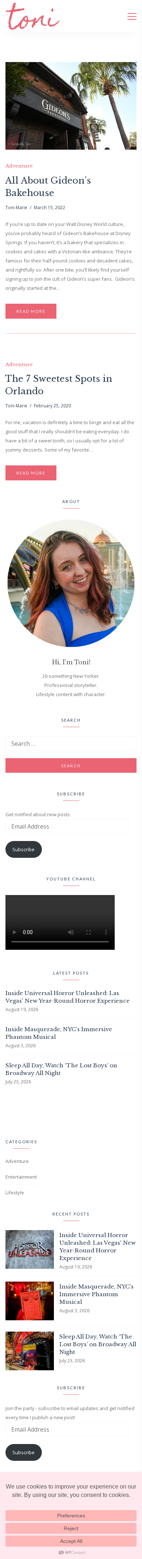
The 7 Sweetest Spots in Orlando (58, 384)
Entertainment (21, 1177)
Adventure (19, 166)
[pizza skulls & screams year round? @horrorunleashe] (11, 1110)
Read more (31, 311)
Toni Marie (16, 207)
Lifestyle (14, 1192)
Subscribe (23, 849)
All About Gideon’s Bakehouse (48, 186)
